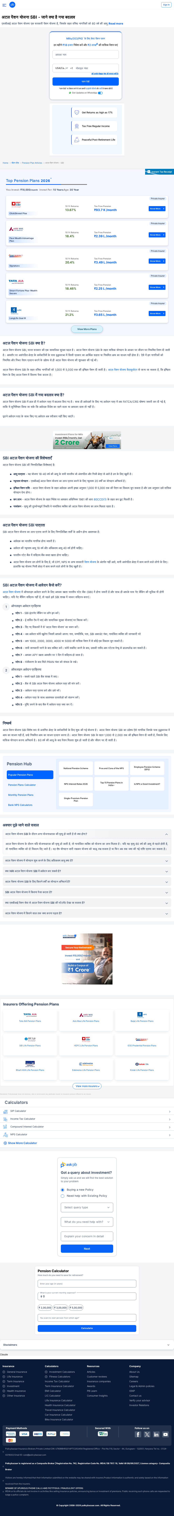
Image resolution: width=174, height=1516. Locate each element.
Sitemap (133, 1376)
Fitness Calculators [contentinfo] (59, 1376)
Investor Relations (139, 1405)
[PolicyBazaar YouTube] (165, 1434)
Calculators (16, 1102)
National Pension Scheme (76, 768)
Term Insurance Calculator (59, 1386)
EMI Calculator (53, 1390)
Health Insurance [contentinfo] (16, 1390)
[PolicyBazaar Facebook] (138, 1434)
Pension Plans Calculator (22, 784)
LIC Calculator (52, 1395)
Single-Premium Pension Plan (76, 799)
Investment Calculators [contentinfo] (62, 1371)
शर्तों (100, 88)
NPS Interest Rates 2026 (76, 784)
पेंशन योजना (90, 562)
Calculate (87, 1328)
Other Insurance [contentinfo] (16, 1395)
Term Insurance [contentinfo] (15, 1381)
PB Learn (92, 1390)
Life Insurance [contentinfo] (15, 1376)
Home (5, 163)
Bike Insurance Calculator (59, 1419)
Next (87, 1248)
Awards (91, 1386)
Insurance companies (99, 1381)
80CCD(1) (100, 499)
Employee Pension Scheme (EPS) (147, 768)
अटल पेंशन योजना (12, 592)
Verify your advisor (139, 1400)
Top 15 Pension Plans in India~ (111, 783)
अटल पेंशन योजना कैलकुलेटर (122, 369)
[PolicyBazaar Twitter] (147, 1434)
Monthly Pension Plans (20, 794)
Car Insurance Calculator (58, 1414)
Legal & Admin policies (141, 1386)
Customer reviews (97, 1376)
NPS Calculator (18, 1134)
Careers (133, 1381)
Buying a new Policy (80, 1189)
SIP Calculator (18, 1110)
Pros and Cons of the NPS (111, 768)
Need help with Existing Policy (87, 1195)
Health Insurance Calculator (60, 1405)
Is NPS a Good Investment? (147, 784)
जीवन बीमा (15, 163)
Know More (155, 208)
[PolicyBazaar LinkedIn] (156, 1434)
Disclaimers (10, 1344)
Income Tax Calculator (22, 1118)
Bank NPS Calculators (20, 804)
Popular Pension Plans (20, 774)
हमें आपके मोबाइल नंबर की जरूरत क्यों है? (105, 73)
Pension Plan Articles (32, 163)
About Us (134, 1371)
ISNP (132, 1390)
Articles (91, 1371)
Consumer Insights (97, 1395)
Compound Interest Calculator (27, 1126)
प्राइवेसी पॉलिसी (91, 88)
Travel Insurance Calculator (60, 1409)
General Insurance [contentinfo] (17, 1371)
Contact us (135, 1395)
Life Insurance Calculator (58, 1400)
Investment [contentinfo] (13, 1386)
